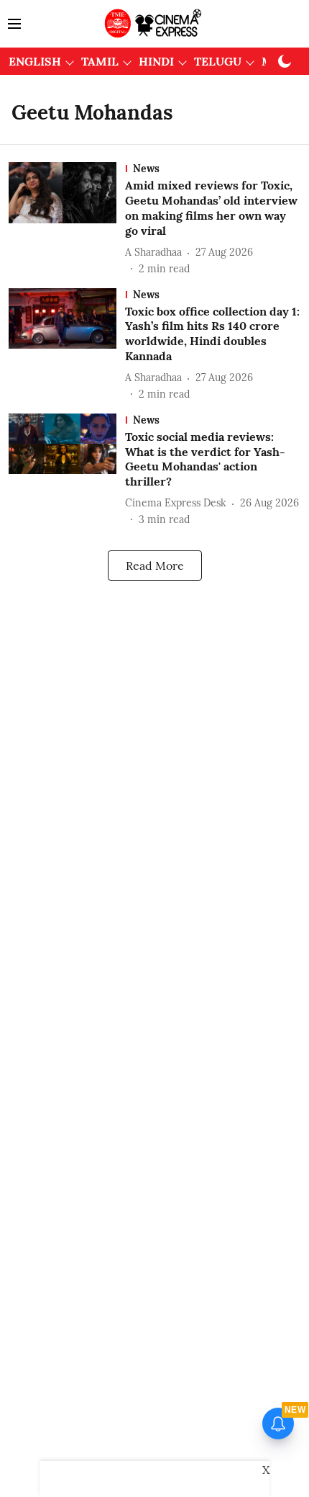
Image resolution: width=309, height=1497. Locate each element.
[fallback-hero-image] (67, 219)
